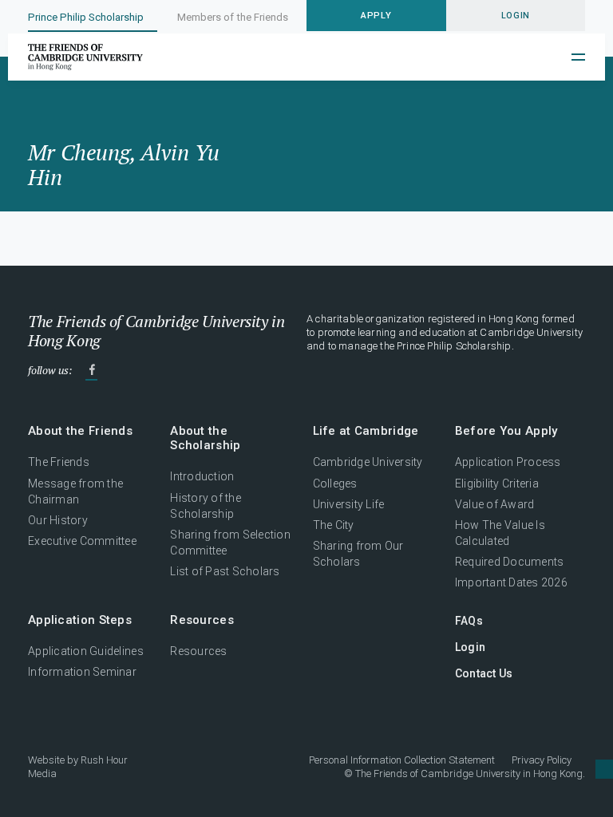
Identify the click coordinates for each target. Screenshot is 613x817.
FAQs (469, 620)
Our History (58, 520)
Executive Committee (82, 541)
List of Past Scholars (225, 571)
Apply (376, 15)
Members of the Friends (232, 17)
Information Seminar (82, 671)
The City (333, 525)
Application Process (508, 462)
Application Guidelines (86, 651)
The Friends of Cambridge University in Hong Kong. (470, 774)
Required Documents (509, 561)
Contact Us (484, 673)
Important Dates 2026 (511, 582)
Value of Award (495, 504)
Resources (198, 651)
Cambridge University (368, 462)
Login (470, 647)
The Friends (58, 462)
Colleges (335, 483)
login (515, 15)
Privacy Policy (541, 760)
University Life (349, 504)
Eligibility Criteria (497, 483)
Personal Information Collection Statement (402, 760)
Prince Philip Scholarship (86, 17)
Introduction (202, 476)
